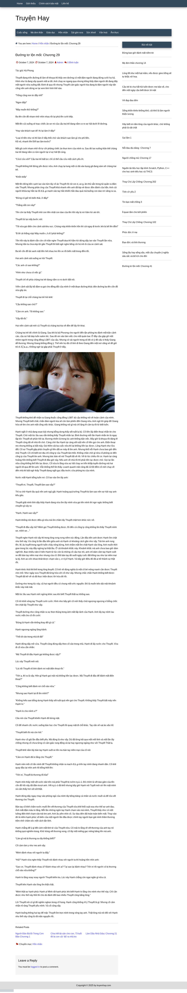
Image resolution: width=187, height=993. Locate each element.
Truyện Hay (32, 18)
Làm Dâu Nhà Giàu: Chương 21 (101, 933)
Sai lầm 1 (126, 138)
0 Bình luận (72, 62)
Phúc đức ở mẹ (129, 232)
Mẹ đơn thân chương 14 (134, 63)
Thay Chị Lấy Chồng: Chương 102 (139, 222)
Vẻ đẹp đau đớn (130, 100)
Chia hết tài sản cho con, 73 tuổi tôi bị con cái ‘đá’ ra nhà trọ (66, 935)
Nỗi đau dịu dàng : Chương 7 (136, 148)
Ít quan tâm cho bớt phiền (134, 212)
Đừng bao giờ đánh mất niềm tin (138, 53)
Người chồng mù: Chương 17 (136, 158)
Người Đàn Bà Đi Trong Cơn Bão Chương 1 (29, 935)
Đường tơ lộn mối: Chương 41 (137, 266)
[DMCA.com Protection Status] (7, 991)
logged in (35, 967)
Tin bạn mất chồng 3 (132, 202)
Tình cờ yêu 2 (129, 192)
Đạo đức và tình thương (134, 242)
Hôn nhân (37, 944)
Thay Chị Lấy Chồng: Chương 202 (139, 182)
